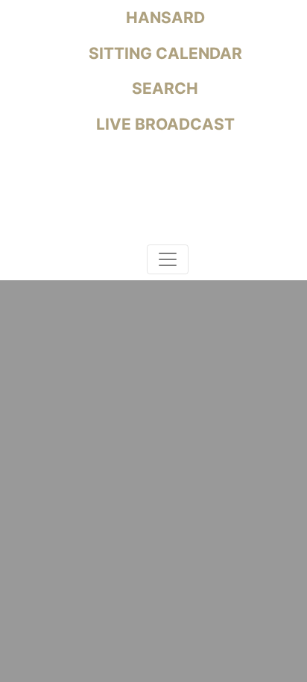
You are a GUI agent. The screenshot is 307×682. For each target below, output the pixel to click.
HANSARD (163, 17)
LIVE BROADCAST (163, 124)
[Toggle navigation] (168, 259)
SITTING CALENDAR (163, 53)
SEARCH (163, 88)
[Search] (132, 262)
